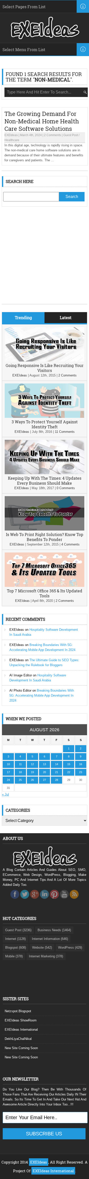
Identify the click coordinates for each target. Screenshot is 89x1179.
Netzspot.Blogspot (18, 1011)
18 (20, 772)
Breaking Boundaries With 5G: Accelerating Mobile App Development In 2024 (41, 695)
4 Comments (70, 544)
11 (20, 764)
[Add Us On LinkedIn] (44, 900)
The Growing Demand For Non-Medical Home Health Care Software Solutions (41, 121)
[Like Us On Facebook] (15, 900)
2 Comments (52, 135)
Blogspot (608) (15, 947)
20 (44, 772)
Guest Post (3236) (18, 930)
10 (8, 764)
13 (44, 764)
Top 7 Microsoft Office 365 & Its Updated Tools (44, 593)
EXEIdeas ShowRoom (21, 1020)
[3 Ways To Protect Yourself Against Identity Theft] (44, 417)
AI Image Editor (20, 675)
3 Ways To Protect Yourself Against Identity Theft (45, 424)
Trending (23, 317)
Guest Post (70, 135)
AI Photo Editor (20, 690)
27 (44, 779)
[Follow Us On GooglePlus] (35, 900)
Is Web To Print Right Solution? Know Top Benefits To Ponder (44, 537)
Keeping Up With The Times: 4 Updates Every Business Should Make (44, 480)
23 (80, 772)
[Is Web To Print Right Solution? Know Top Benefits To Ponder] (44, 529)
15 (68, 764)
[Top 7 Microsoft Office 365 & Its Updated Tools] (44, 586)
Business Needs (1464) (54, 930)
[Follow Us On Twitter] (25, 900)
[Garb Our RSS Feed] (74, 900)
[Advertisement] (44, 259)
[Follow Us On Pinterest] (54, 900)
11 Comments (65, 432)
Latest (65, 317)
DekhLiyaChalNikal (18, 1039)
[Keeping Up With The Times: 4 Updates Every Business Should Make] (44, 473)
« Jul (5, 794)
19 (32, 772)
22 (68, 772)
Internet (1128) (15, 939)
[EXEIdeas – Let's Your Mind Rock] (44, 38)
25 (20, 779)
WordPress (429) (70, 947)
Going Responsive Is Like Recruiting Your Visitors (45, 368)
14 (56, 764)
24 (8, 779)
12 (32, 764)
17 (8, 772)
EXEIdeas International (21, 1029)
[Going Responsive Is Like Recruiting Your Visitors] (44, 360)
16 (80, 764)
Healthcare (11, 140)
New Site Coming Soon (21, 1048)
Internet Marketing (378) (46, 956)
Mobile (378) (14, 956)
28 (56, 779)
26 (32, 779)
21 (56, 772)
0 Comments (66, 488)
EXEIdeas (11, 135)
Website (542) (42, 947)
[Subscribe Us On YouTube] (64, 900)
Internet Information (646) (50, 939)
